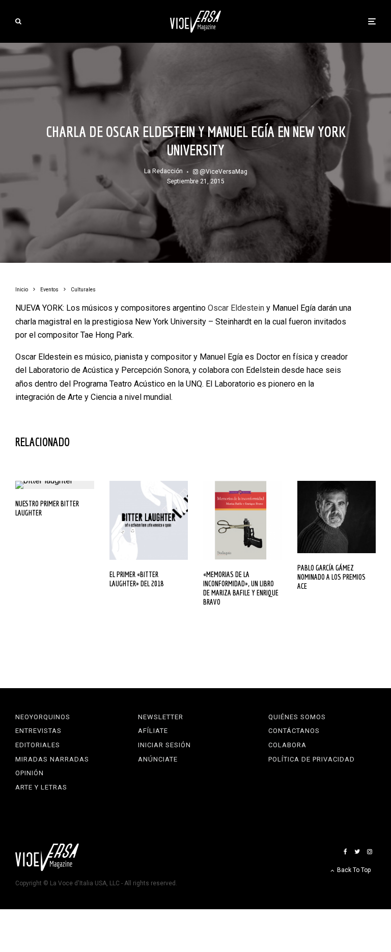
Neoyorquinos (42, 717)
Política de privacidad (311, 759)
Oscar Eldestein (236, 308)
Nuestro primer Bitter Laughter (47, 508)
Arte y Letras (41, 787)
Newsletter (160, 717)
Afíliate (153, 731)
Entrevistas (38, 731)
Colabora (287, 745)
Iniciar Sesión (164, 745)
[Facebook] (345, 852)
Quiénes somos (297, 717)
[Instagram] (370, 852)
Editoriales (37, 745)
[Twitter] (357, 852)
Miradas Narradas (52, 759)
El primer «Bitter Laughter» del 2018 (136, 579)
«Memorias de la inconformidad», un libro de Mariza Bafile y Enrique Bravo (240, 588)
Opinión (29, 773)
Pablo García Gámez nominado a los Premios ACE (331, 576)
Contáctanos (294, 731)
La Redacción (163, 171)
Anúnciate (158, 759)
